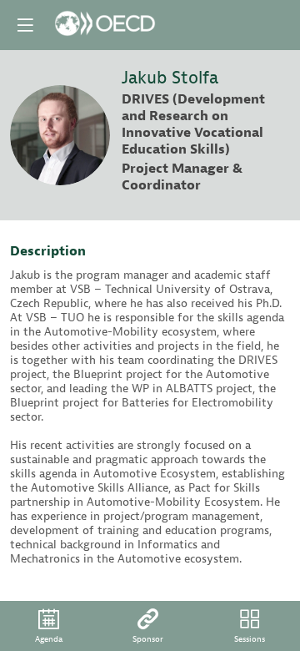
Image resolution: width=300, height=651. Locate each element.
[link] (48, 626)
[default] (147, 626)
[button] (25, 25)
